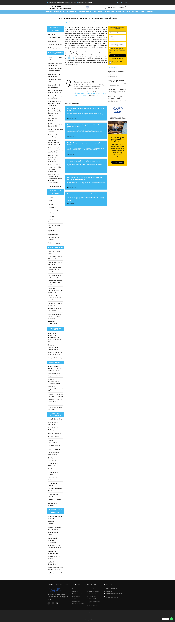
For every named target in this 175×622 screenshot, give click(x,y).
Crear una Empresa (59, 11)
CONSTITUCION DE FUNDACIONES (55, 329)
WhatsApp (82, 97)
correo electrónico (99, 95)
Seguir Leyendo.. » (71, 118)
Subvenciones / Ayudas (138, 11)
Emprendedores (72, 11)
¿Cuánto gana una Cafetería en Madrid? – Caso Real (116, 81)
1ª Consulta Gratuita (117, 162)
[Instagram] (121, 2)
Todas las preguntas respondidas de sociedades (81, 22)
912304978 (70, 58)
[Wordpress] (126, 2)
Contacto (150, 11)
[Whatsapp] (171, 618)
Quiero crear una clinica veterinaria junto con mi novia (85, 161)
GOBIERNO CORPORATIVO (55, 362)
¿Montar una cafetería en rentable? (117, 89)
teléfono (76, 97)
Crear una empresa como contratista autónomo (83, 194)
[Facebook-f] (113, 2)
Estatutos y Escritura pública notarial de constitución (115, 97)
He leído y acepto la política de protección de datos (117, 51)
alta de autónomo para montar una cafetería (117, 72)
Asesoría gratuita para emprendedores (90, 11)
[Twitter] (117, 2)
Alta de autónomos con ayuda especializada (117, 11)
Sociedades (48, 11)
